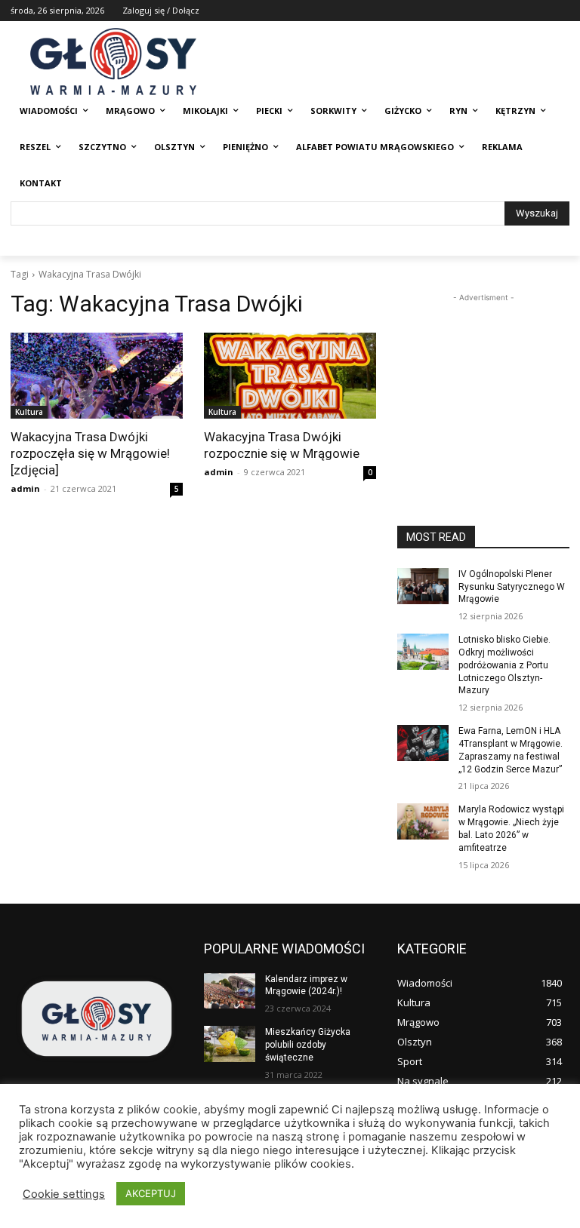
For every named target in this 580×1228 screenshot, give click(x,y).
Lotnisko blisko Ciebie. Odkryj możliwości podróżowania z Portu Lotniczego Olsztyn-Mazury (504, 664)
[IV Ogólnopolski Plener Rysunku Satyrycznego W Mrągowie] (423, 586)
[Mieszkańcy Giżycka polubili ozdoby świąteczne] (229, 1044)
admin (25, 488)
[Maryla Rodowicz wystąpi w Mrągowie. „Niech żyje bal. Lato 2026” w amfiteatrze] (423, 821)
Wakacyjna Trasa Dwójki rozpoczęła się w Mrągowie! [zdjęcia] (90, 453)
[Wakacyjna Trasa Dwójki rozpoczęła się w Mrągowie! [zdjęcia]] (97, 376)
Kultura (29, 412)
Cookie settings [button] (64, 1194)
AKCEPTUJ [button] (150, 1193)
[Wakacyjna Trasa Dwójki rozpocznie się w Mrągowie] (290, 376)
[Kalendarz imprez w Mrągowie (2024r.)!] (229, 991)
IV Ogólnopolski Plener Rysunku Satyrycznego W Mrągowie (511, 587)
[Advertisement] (483, 380)
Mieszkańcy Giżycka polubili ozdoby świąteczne (307, 1045)
